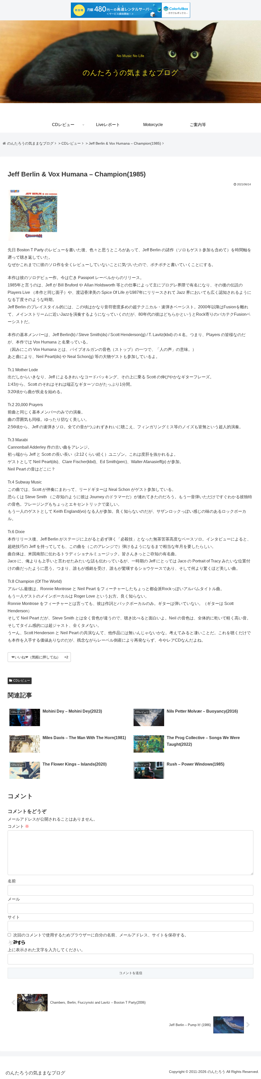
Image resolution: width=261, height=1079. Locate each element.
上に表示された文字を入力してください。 (46, 950)
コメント (18, 826)
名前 (12, 881)
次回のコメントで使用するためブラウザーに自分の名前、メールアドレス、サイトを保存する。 (101, 935)
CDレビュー (21, 680)
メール (14, 899)
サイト (14, 917)
